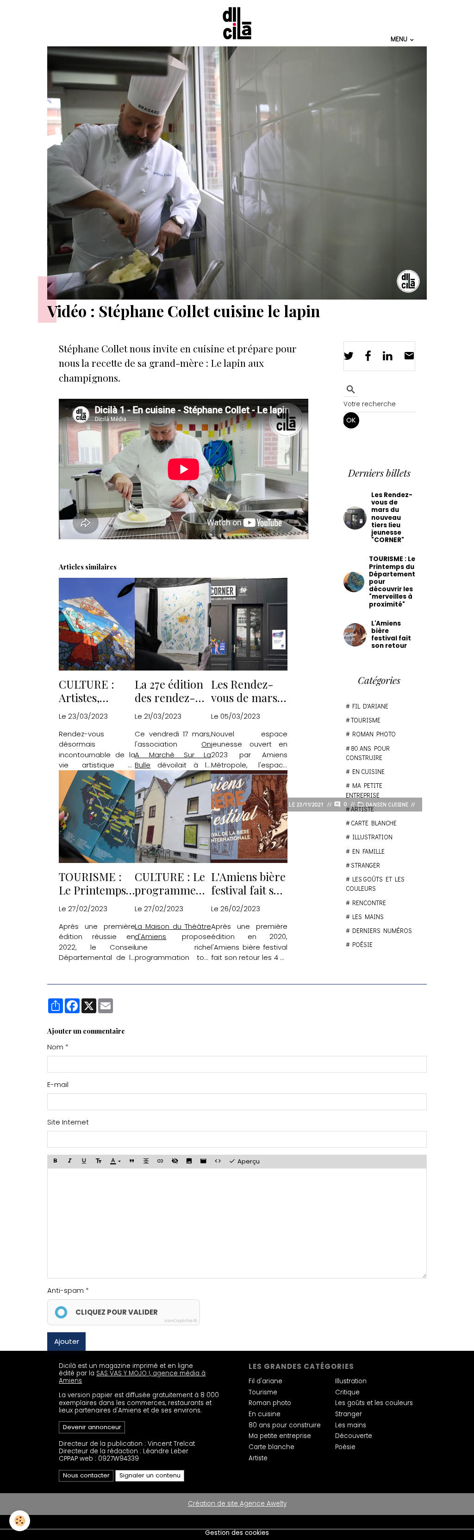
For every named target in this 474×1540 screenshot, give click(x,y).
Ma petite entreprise (364, 790)
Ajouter (66, 1341)
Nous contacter (86, 1475)
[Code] (218, 1161)
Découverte (353, 1435)
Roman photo (374, 734)
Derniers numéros (382, 931)
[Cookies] (19, 1520)
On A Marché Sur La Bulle (173, 754)
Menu (400, 39)
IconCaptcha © (180, 1320)
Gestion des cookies (237, 1533)
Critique (347, 1392)
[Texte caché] (175, 1161)
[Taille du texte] (98, 1161)
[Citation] (132, 1161)
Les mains (368, 917)
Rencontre (369, 903)
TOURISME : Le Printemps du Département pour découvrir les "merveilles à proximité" (96, 883)
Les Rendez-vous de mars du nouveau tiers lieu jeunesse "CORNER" (244, 690)
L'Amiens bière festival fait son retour (249, 883)
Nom (55, 1047)
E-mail (58, 1084)
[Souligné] (83, 1161)
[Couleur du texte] (115, 1161)
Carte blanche (374, 823)
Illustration (372, 837)
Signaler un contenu (150, 1475)
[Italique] (69, 1161)
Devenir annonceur (92, 1427)
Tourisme (365, 720)
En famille (368, 851)
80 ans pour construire (368, 753)
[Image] (189, 1161)
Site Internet (68, 1122)
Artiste (362, 809)
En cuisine (368, 771)
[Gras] (55, 1161)
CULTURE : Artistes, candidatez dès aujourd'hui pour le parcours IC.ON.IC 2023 (95, 690)
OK (351, 420)
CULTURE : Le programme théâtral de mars (170, 883)
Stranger (365, 865)
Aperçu (248, 1161)
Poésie (362, 944)
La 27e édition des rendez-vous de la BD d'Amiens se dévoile (169, 690)
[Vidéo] (203, 1161)
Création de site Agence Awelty (237, 1503)
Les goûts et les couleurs (375, 884)
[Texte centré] (146, 1161)
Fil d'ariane (370, 706)
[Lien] (160, 1161)
